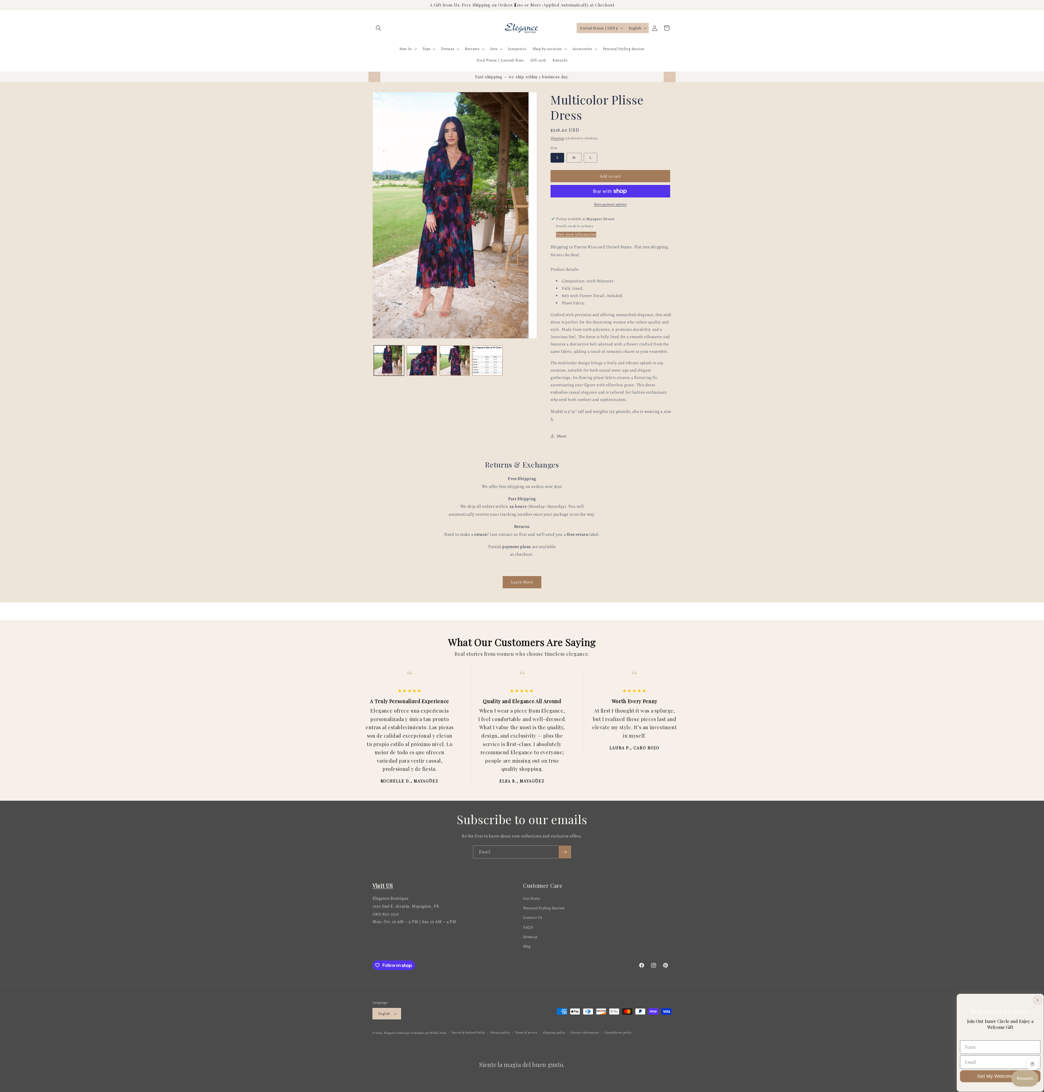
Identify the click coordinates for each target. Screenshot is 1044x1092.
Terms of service (526, 1033)
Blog (526, 946)
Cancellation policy (617, 1033)
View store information (576, 234)
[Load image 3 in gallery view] (455, 360)
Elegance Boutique (397, 1033)
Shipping (557, 138)
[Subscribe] (565, 852)
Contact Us (533, 917)
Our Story (531, 898)
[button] (378, 28)
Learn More (522, 582)
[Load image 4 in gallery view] (488, 360)
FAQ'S (528, 927)
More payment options (610, 204)
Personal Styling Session (544, 908)
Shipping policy (554, 1033)
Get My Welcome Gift (1000, 1076)
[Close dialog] (1037, 1000)
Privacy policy (500, 1033)
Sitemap (530, 936)
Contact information (584, 1033)
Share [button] (561, 436)
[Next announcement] (670, 77)
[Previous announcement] (374, 77)
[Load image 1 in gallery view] (389, 360)
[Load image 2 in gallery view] (422, 360)
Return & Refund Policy (468, 1033)
